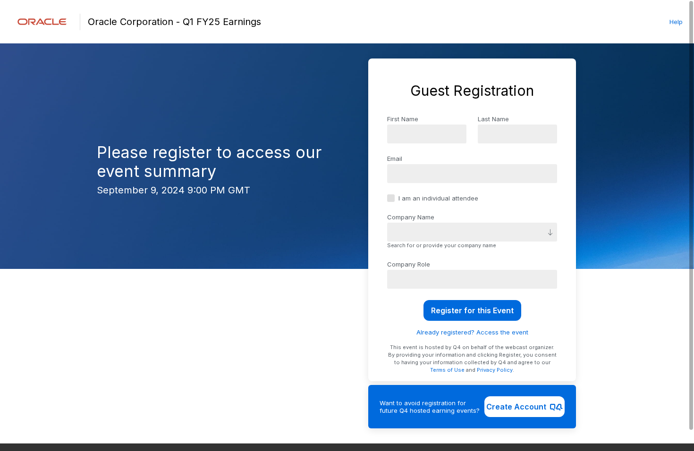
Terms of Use (447, 370)
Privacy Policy (495, 370)
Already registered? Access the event (472, 332)
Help (676, 21)
